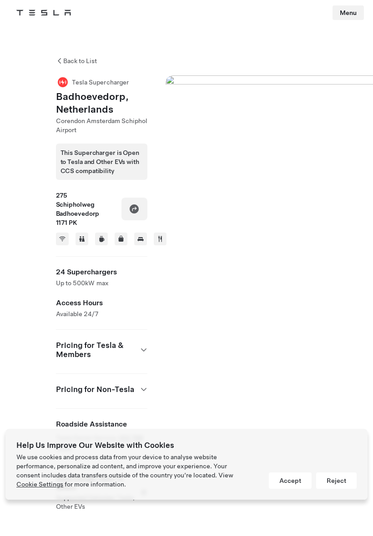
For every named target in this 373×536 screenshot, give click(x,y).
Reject (336, 480)
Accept (290, 480)
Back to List (80, 61)
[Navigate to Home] (43, 12)
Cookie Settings (39, 484)
